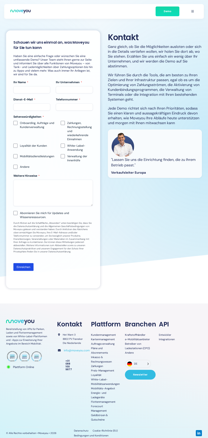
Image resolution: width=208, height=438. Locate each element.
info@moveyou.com (77, 350)
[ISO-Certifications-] (24, 351)
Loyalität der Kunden (33, 145)
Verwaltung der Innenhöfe (77, 158)
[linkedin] (199, 433)
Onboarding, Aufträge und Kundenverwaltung (37, 125)
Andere (24, 167)
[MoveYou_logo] (20, 11)
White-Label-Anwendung (76, 148)
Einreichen (23, 267)
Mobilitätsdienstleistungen (37, 156)
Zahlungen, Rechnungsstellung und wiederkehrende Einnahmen (79, 131)
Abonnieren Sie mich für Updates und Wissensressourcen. (44, 215)
